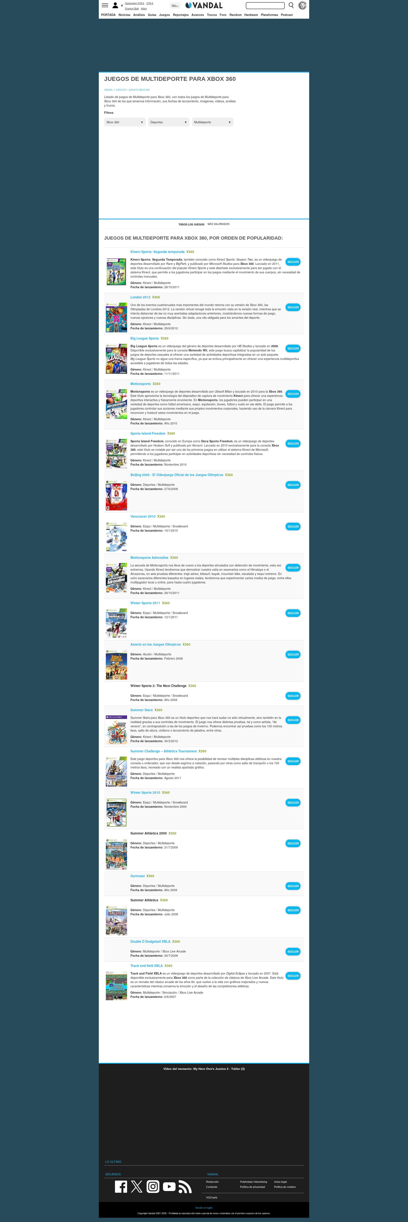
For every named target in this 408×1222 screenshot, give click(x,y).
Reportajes (181, 15)
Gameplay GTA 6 (134, 3)
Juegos (164, 15)
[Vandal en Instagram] (153, 1186)
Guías (152, 15)
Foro (223, 15)
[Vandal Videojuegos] (204, 5)
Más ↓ (175, 5)
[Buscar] (291, 5)
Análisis (139, 15)
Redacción (212, 1181)
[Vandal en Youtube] (169, 1186)
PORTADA (108, 15)
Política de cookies (285, 1186)
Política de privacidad (252, 1186)
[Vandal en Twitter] (137, 1186)
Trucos (212, 15)
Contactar (211, 1186)
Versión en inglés (204, 1208)
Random (236, 15)
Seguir (293, 262)
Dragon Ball (132, 8)
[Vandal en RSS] (185, 1186)
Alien (144, 8)
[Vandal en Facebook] (121, 1186)
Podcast (287, 15)
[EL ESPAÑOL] (302, 5)
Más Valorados (219, 224)
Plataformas (269, 15)
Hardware (251, 15)
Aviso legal (280, 1181)
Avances (197, 15)
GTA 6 (149, 3)
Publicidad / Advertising (253, 1181)
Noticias (124, 15)
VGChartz (211, 1197)
